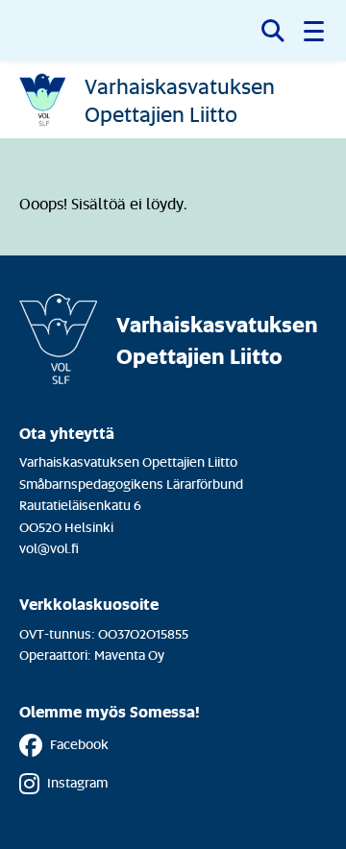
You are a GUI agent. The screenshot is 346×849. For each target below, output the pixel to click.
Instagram (77, 782)
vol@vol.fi (49, 548)
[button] (315, 30)
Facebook (79, 744)
